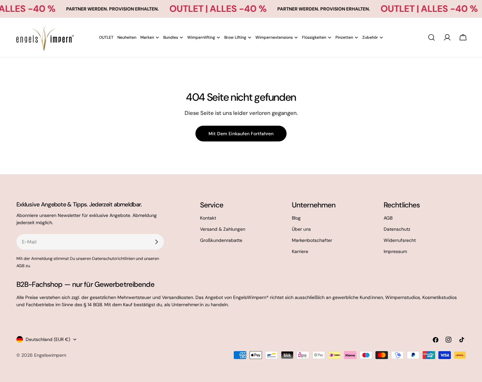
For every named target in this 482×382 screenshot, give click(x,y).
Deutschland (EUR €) (48, 339)
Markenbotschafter (312, 240)
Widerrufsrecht (400, 240)
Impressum (395, 251)
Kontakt (208, 218)
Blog (296, 218)
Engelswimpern (50, 355)
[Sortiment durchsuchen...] (431, 37)
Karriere (300, 251)
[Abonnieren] (156, 242)
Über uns (301, 229)
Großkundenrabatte (221, 240)
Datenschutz (397, 229)
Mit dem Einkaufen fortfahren (241, 134)
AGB (388, 218)
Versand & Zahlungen (222, 229)
